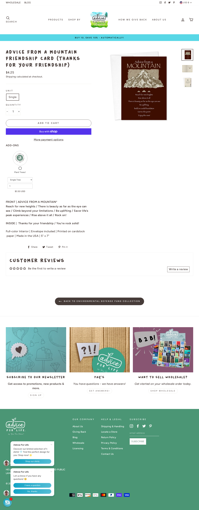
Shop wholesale (163, 391)
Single (13, 97)
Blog (75, 437)
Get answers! (99, 391)
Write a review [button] (178, 269)
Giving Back (79, 431)
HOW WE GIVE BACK (132, 19)
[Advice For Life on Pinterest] (150, 426)
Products (55, 19)
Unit (9, 90)
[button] (7, 502)
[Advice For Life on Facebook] (138, 426)
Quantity (13, 105)
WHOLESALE (13, 2)
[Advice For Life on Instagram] (131, 426)
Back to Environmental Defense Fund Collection (101, 301)
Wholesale (78, 442)
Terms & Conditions (112, 448)
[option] (99, 38)
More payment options (49, 139)
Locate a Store (109, 431)
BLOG (27, 2)
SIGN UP (36, 395)
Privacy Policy (109, 442)
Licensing (78, 448)
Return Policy (108, 437)
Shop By (74, 19)
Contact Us (107, 454)
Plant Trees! (20, 172)
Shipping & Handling (112, 426)
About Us (159, 19)
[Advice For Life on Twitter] (144, 426)
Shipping (11, 76)
